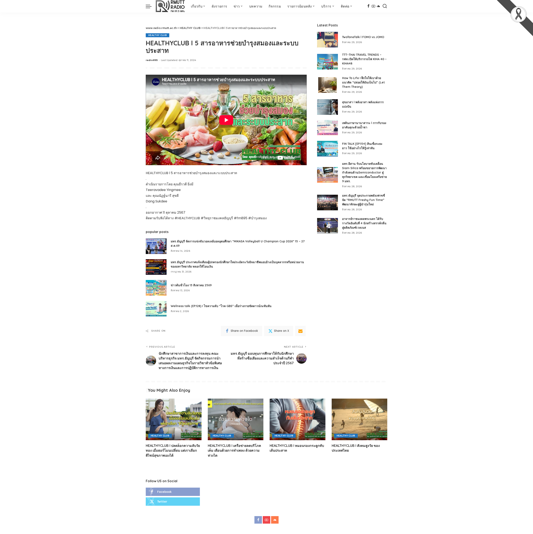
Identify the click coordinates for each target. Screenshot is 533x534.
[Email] (300, 331)
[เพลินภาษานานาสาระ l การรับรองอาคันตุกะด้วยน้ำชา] (327, 128)
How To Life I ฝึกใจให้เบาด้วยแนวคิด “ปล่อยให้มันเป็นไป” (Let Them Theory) (363, 82)
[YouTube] (373, 6)
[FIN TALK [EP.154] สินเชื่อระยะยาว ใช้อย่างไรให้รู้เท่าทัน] (327, 148)
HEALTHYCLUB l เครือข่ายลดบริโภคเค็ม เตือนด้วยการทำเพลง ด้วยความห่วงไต (234, 450)
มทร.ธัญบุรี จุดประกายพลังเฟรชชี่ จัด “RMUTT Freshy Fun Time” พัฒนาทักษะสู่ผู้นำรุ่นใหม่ (363, 200)
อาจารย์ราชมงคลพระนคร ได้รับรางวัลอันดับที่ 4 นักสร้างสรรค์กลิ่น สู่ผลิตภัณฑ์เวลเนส (364, 223)
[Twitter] (173, 501)
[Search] (384, 6)
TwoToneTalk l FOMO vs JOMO (363, 37)
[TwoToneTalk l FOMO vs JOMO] (327, 39)
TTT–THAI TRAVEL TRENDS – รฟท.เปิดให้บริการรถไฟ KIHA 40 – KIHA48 (364, 59)
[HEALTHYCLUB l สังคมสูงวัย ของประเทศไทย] (359, 419)
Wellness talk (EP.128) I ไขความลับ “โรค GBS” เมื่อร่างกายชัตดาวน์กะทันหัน (221, 306)
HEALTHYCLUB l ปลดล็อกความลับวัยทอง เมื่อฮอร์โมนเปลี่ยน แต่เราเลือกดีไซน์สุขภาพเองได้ (173, 450)
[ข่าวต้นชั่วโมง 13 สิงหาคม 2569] (156, 288)
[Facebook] (368, 6)
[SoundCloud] (378, 6)
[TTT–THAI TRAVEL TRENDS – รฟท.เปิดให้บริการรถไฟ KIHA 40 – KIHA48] (327, 61)
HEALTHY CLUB (157, 35)
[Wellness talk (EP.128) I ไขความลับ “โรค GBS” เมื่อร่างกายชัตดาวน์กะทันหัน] (156, 308)
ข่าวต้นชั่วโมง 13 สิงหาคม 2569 (191, 285)
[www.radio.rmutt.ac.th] (170, 6)
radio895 (152, 60)
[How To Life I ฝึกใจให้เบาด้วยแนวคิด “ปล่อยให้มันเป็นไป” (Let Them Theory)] (327, 85)
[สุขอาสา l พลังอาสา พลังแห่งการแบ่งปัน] (327, 107)
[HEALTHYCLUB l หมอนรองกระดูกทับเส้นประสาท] (297, 419)
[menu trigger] (151, 6)
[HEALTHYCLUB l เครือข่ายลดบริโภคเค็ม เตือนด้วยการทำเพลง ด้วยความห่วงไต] (236, 419)
